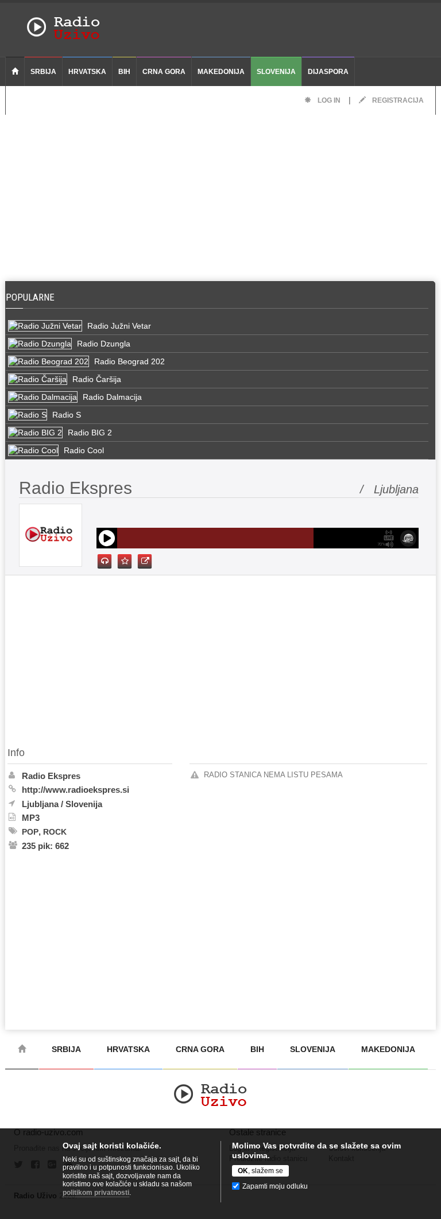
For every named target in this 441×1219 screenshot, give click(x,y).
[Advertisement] (220, 195)
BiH (124, 72)
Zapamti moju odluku (275, 1186)
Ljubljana (40, 804)
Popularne (32, 297)
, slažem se (260, 1171)
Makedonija (221, 72)
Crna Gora (163, 72)
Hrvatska (87, 72)
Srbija (43, 72)
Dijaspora (328, 72)
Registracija (397, 100)
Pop (30, 831)
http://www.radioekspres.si (75, 790)
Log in (328, 100)
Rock (55, 831)
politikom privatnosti (96, 1193)
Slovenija (276, 72)
